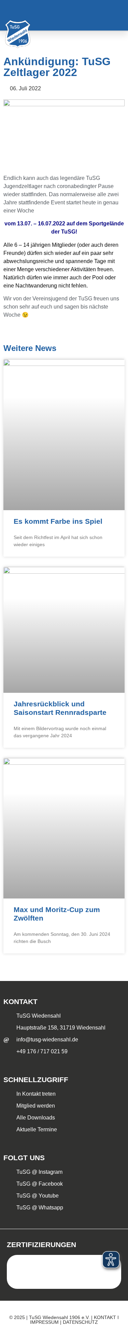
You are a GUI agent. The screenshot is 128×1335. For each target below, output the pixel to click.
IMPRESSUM (44, 1322)
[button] (114, 15)
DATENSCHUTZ (80, 1322)
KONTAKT (105, 1317)
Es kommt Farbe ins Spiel (58, 521)
